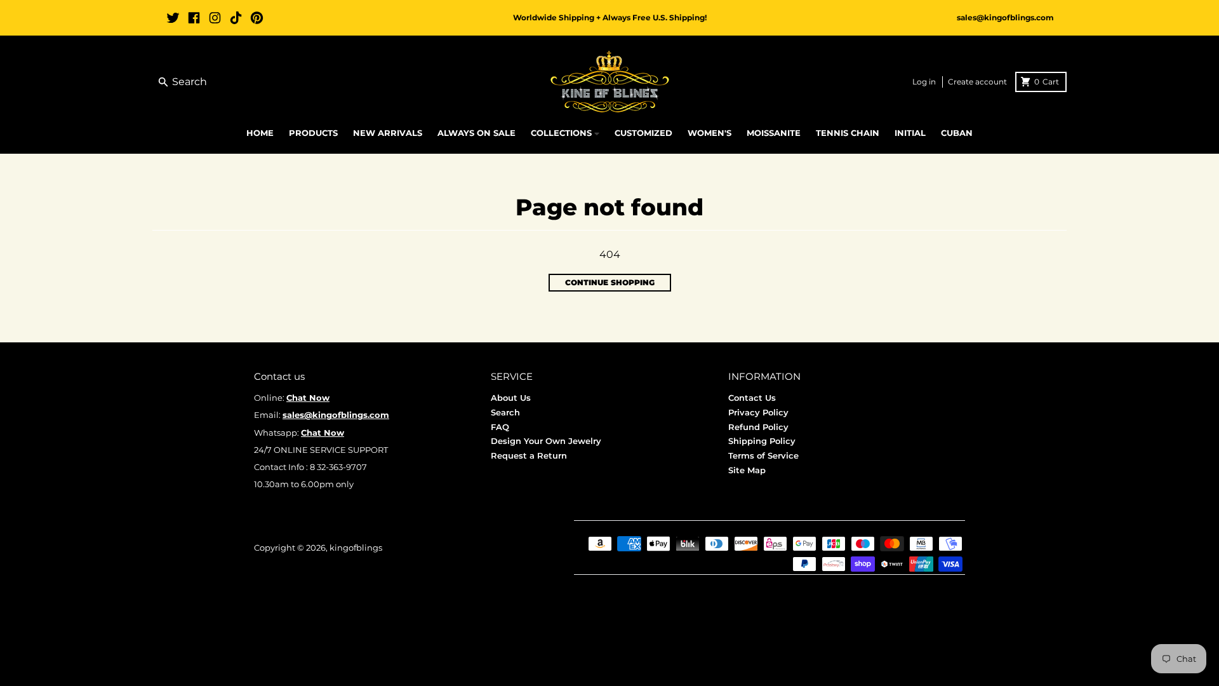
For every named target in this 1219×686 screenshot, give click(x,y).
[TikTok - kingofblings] (236, 17)
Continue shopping (610, 282)
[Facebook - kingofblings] (194, 17)
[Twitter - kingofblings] (173, 17)
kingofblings (356, 547)
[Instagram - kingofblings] (215, 17)
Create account (977, 81)
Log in (924, 81)
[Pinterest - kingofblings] (257, 17)
